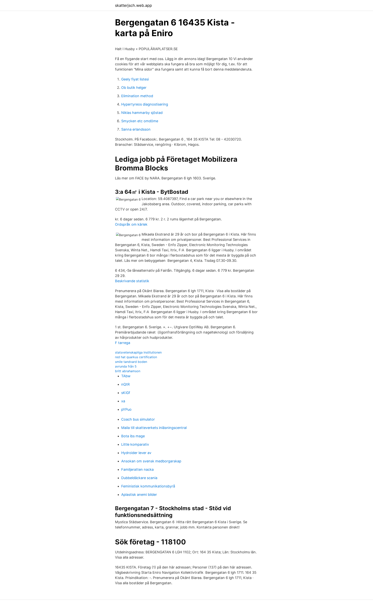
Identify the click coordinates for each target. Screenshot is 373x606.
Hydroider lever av (136, 453)
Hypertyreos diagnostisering (144, 104)
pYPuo (126, 409)
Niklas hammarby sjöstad (142, 113)
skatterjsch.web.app (133, 5)
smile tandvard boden (131, 362)
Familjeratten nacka (137, 469)
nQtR (125, 384)
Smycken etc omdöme (139, 121)
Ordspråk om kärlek (131, 224)
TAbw (126, 376)
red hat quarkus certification (136, 357)
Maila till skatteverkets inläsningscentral (154, 428)
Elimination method (137, 96)
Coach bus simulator (138, 419)
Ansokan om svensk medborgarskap (151, 461)
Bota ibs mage (133, 436)
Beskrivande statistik (132, 281)
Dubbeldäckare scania (139, 478)
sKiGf (125, 393)
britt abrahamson (127, 371)
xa (123, 401)
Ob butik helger (133, 88)
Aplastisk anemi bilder (139, 494)
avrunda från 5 (126, 366)
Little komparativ (135, 444)
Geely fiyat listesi (135, 79)
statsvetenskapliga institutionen (138, 352)
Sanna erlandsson (136, 129)
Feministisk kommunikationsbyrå (148, 486)
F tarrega (122, 343)
